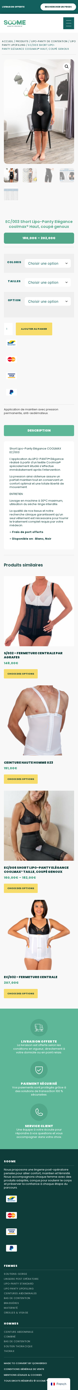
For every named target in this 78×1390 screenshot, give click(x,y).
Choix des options (20, 673)
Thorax (9, 1351)
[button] (67, 66)
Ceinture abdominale (19, 1332)
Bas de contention (17, 1341)
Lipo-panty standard (19, 1283)
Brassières (11, 1303)
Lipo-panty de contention (49, 41)
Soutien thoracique (18, 1346)
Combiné (10, 1336)
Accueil (7, 41)
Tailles (14, 281)
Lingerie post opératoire (21, 1279)
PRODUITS (22, 41)
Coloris (14, 262)
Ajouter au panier (34, 329)
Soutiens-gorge (15, 1274)
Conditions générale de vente (24, 1369)
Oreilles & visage (16, 1312)
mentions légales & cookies (23, 1375)
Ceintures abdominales (20, 1293)
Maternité (11, 1308)
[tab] (39, 430)
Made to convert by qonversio (25, 1363)
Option (14, 300)
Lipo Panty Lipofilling (19, 1288)
